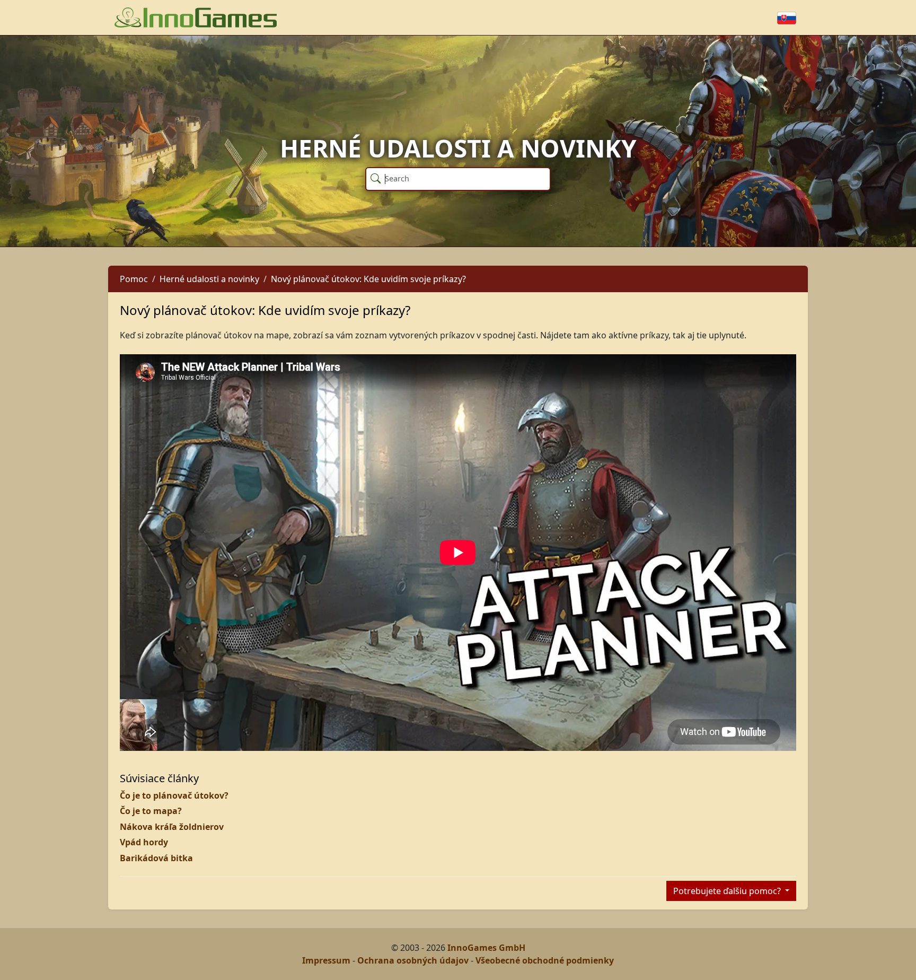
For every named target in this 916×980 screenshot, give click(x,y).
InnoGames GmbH (486, 947)
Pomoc (134, 279)
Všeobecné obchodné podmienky (544, 960)
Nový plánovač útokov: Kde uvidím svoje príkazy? (368, 279)
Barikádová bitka (156, 858)
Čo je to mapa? (151, 811)
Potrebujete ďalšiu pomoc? (728, 891)
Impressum (326, 960)
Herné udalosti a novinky (209, 279)
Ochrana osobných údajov (413, 960)
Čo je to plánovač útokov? (174, 795)
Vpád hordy (144, 842)
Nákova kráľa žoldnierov (172, 827)
